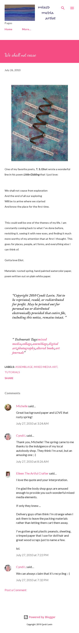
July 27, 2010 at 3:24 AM (32, 423)
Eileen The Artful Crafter (32, 473)
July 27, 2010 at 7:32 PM (32, 580)
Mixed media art (46, 366)
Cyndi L (21, 435)
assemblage (40, 343)
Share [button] (9, 378)
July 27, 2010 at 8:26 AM (32, 461)
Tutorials (12, 372)
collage (26, 343)
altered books (45, 348)
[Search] (63, 7)
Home (8, 29)
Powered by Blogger (41, 617)
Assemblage (24, 366)
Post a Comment (15, 590)
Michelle (22, 406)
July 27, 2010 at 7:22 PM (32, 555)
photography (26, 348)
